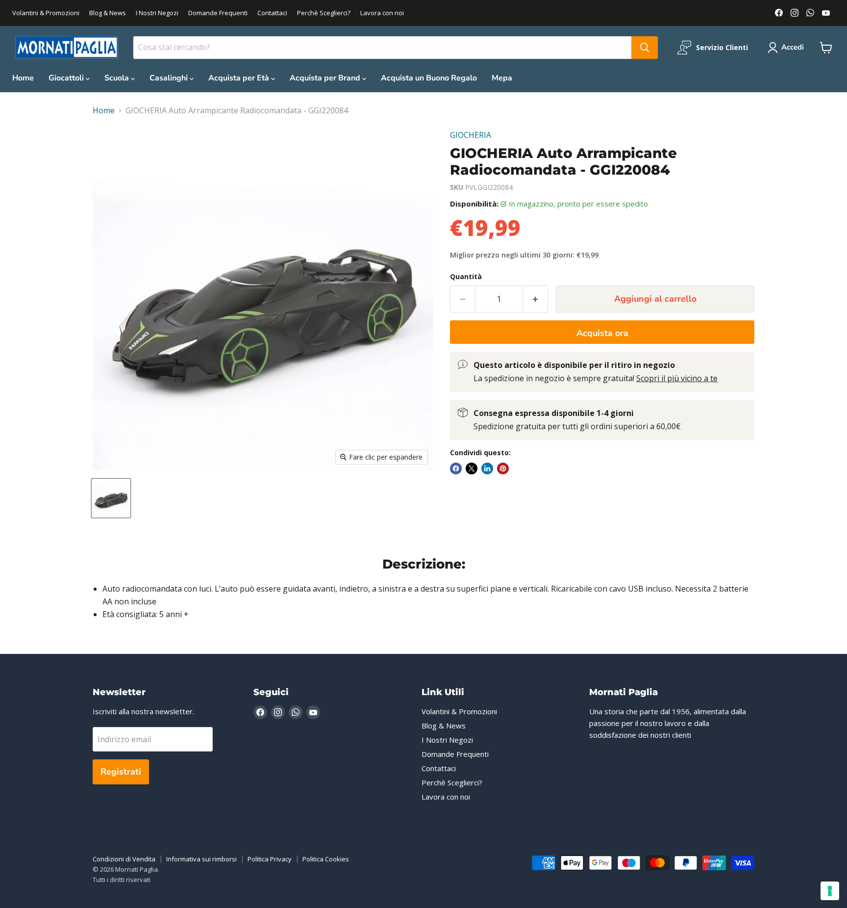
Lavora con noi (382, 13)
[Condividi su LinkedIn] (487, 468)
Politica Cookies (325, 859)
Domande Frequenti (218, 13)
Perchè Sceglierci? (323, 13)
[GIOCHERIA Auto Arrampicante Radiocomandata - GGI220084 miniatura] (111, 498)
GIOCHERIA (470, 135)
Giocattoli (67, 78)
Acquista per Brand (326, 78)
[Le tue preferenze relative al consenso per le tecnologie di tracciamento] (830, 891)
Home (23, 78)
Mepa (502, 78)
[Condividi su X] (471, 468)
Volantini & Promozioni (45, 13)
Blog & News (107, 13)
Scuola (117, 78)
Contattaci (272, 13)
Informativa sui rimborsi (201, 859)
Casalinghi (169, 78)
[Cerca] (644, 47)
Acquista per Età (239, 78)
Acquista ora (602, 333)
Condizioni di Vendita (124, 859)
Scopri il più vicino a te (677, 378)
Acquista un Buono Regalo (429, 78)
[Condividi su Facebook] (456, 468)
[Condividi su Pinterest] (503, 468)
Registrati (120, 772)
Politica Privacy (270, 859)
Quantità (466, 277)
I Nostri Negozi (157, 13)
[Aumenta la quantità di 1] (535, 298)
